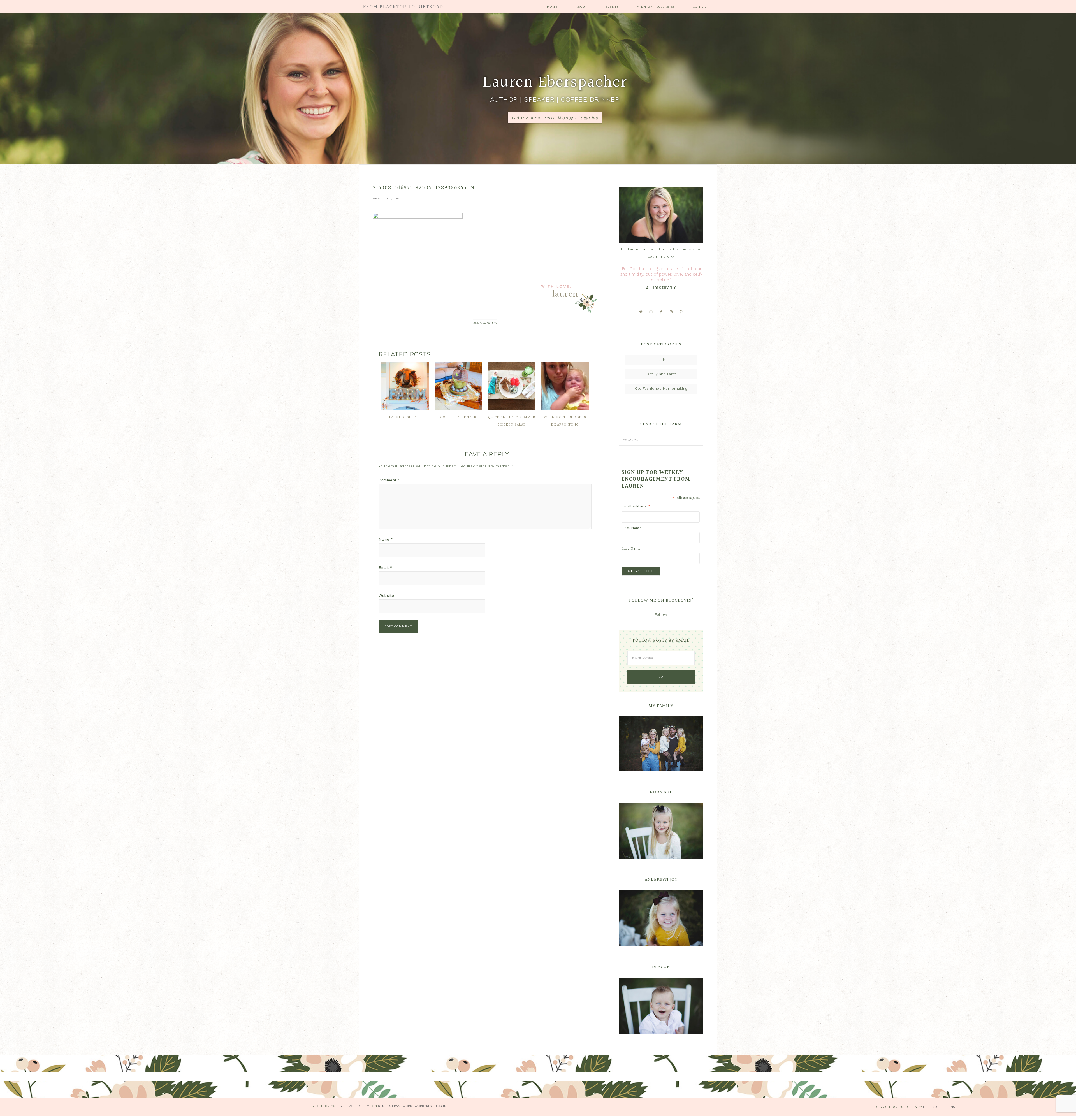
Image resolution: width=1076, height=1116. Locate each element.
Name (386, 539)
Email (385, 567)
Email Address (636, 507)
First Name (631, 528)
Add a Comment (485, 322)
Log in (441, 1106)
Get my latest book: (555, 117)
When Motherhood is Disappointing (565, 421)
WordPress (424, 1106)
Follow (661, 614)
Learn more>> (661, 256)
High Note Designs (939, 1106)
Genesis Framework (395, 1106)
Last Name (631, 549)
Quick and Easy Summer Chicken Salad (511, 421)
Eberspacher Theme (355, 1106)
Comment (389, 480)
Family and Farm (661, 374)
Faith (661, 360)
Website (386, 595)
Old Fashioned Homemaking (661, 388)
